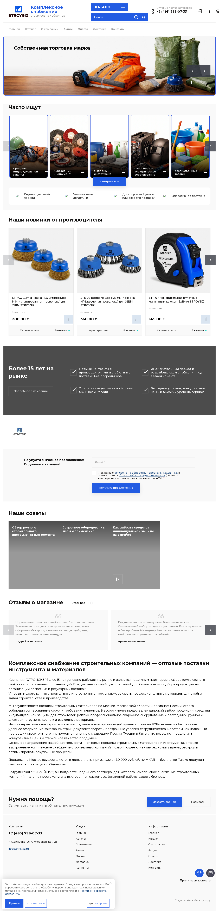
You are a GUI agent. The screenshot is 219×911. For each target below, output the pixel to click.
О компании (50, 29)
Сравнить (68, 319)
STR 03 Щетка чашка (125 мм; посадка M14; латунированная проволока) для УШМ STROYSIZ (39, 301)
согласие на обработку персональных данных (146, 472)
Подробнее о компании (31, 391)
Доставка (99, 29)
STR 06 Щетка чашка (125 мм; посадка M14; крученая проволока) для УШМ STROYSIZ (107, 301)
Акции (68, 29)
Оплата (83, 29)
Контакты (117, 29)
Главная (14, 29)
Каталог (30, 29)
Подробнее (118, 579)
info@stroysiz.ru (19, 848)
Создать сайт (183, 900)
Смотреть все (109, 181)
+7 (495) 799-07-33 (172, 12)
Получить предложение (116, 487)
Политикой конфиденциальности (142, 475)
